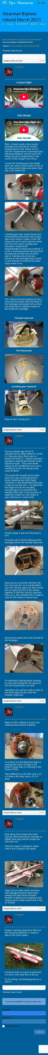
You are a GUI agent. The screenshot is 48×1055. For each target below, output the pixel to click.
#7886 (42, 701)
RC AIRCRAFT (11, 40)
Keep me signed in (13, 1026)
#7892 (42, 813)
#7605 (42, 61)
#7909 (42, 909)
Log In (40, 1032)
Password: (6, 1018)
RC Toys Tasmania (17, 3)
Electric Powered (33, 40)
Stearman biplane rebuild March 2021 (24, 46)
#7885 (42, 430)
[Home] (3, 24)
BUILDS (22, 40)
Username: (6, 1009)
